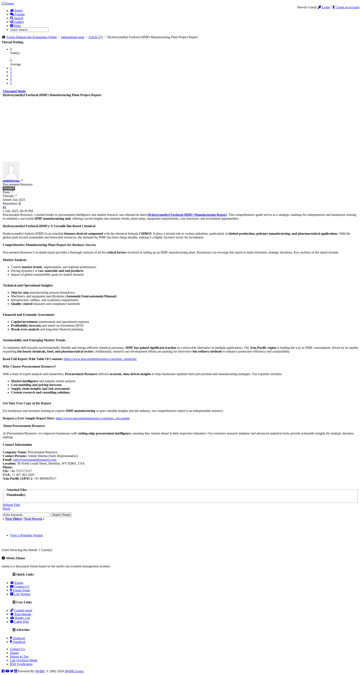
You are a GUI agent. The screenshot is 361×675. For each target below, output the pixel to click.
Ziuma (18, 583)
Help (17, 25)
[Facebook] (3, 671)
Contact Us (21, 586)
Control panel (22, 610)
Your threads (22, 614)
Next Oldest (13, 519)
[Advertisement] (180, 130)
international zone (72, 37)
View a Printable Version (26, 535)
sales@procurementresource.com (34, 459)
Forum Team (21, 590)
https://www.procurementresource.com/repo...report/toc (100, 359)
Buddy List (22, 618)
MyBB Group (74, 671)
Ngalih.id (18, 642)
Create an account (347, 7)
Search (18, 18)
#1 (4, 207)
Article (92, 37)
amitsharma (11, 180)
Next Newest (33, 519)
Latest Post (21, 621)
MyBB (39, 671)
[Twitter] (11, 671)
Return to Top (19, 656)
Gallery (18, 22)
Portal (18, 10)
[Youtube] (7, 671)
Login (325, 7)
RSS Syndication (21, 664)
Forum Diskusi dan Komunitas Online (31, 37)
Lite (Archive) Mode (23, 660)
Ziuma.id (18, 638)
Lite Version (21, 594)
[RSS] (15, 671)
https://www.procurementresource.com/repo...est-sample (93, 418)
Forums (19, 14)
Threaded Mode (14, 91)
